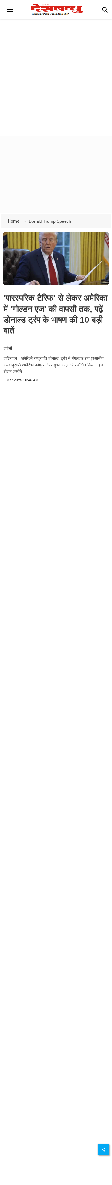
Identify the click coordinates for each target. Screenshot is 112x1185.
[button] (9, 14)
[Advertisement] (56, 72)
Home (14, 221)
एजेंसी (8, 348)
